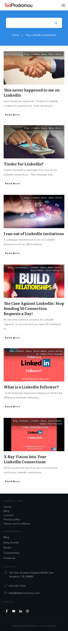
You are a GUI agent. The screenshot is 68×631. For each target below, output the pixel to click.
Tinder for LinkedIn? (24, 163)
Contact (8, 515)
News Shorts (55, 54)
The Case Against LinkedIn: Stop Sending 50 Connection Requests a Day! (34, 308)
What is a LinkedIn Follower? (31, 387)
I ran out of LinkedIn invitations (34, 233)
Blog (26, 54)
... (54, 105)
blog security (11, 542)
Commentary (21, 267)
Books (7, 547)
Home (7, 506)
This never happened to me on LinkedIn (32, 92)
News (44, 54)
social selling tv (53, 270)
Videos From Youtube (51, 354)
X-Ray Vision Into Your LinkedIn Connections (25, 459)
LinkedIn (35, 54)
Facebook (24, 421)
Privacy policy (12, 519)
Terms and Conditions (17, 523)
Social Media (37, 270)
